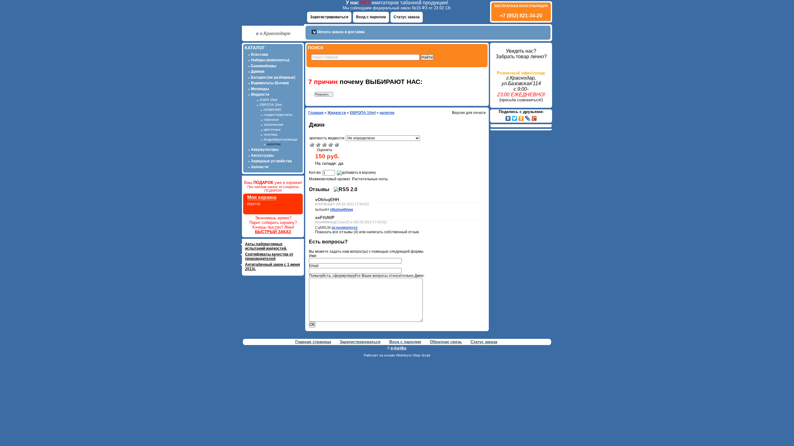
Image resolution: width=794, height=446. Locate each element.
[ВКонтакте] (508, 118)
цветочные (272, 129)
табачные (271, 119)
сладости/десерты (278, 114)
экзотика (270, 134)
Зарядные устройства (271, 161)
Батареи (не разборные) (273, 77)
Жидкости (260, 94)
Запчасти (259, 167)
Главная (315, 113)
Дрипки (257, 71)
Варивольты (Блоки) (270, 83)
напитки (274, 144)
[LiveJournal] (527, 118)
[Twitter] (514, 118)
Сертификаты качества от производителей (269, 256)
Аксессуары (262, 155)
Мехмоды (260, 89)
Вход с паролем (371, 17)
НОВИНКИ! (272, 110)
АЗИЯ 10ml (268, 100)
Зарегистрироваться (329, 17)
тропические (273, 124)
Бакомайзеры (263, 66)
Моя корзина (261, 197)
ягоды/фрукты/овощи (280, 139)
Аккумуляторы (265, 149)
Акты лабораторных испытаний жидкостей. (266, 246)
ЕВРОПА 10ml (271, 105)
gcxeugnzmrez (345, 227)
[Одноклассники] (521, 118)
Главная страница (313, 341)
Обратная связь (446, 341)
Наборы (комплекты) (270, 60)
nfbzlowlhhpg (341, 210)
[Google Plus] (534, 118)
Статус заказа (407, 17)
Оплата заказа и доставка (341, 32)
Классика (259, 54)
